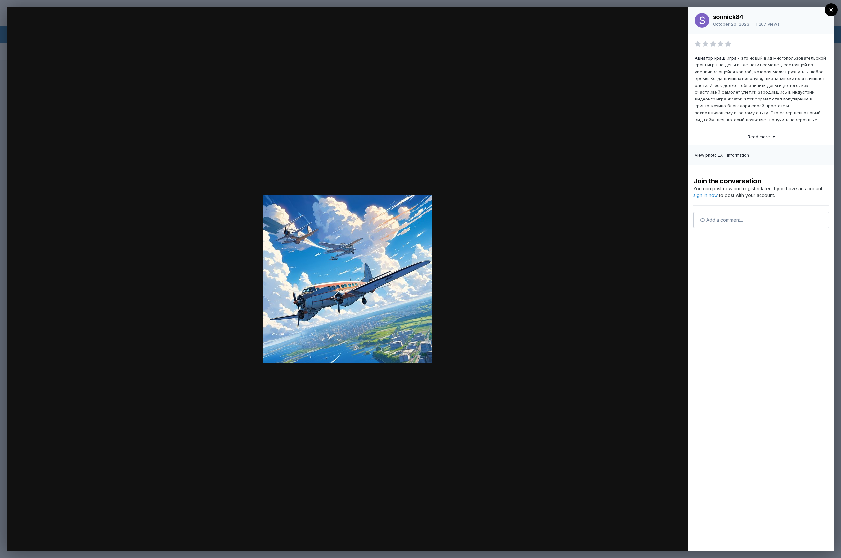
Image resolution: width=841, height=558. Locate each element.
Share (666, 539)
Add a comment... (724, 220)
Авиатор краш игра (716, 58)
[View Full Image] (677, 18)
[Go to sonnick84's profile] (702, 20)
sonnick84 (728, 16)
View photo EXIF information (722, 155)
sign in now (705, 195)
